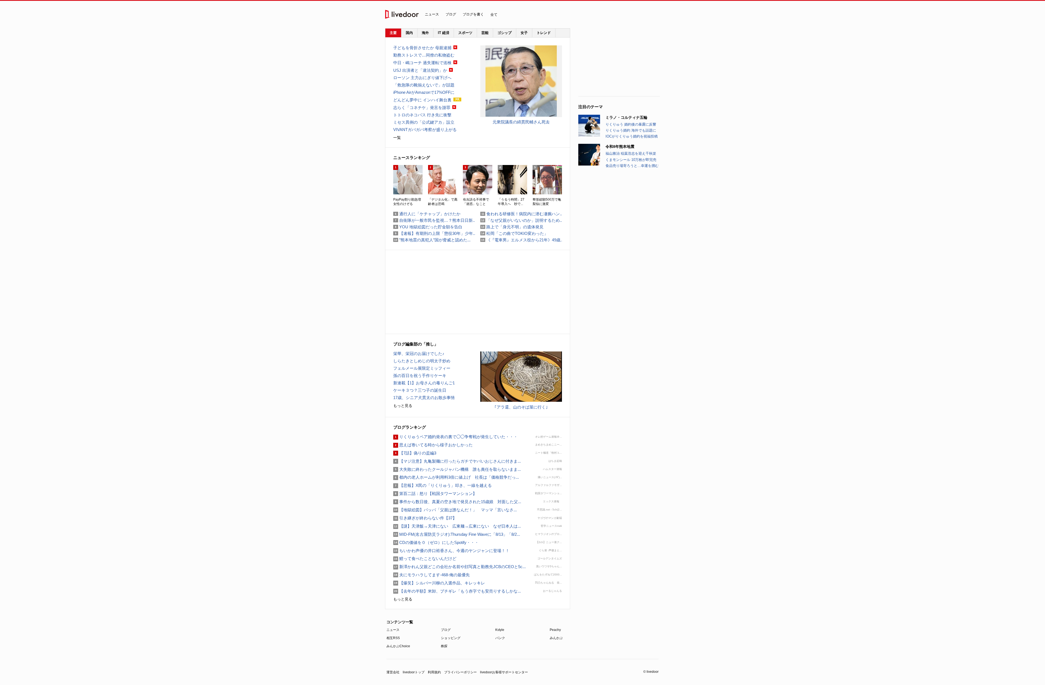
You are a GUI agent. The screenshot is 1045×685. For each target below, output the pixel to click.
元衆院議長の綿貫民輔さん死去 (521, 122)
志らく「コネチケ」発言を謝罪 (421, 107)
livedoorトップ (414, 672)
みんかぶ (556, 638)
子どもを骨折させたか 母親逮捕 (422, 47)
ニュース (432, 14)
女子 (524, 33)
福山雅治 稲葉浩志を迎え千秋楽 (631, 153)
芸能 (484, 33)
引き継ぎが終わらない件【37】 (425, 518)
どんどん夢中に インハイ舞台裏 (422, 100)
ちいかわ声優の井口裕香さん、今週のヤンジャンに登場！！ (451, 551)
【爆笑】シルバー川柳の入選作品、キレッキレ (439, 583)
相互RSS (393, 638)
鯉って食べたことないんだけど (424, 558)
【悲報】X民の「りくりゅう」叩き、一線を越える (442, 485)
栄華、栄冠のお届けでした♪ (418, 353)
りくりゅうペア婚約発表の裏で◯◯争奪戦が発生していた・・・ (455, 437)
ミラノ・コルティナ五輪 (626, 117)
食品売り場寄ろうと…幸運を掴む (632, 166)
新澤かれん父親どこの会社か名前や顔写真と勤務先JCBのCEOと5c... (459, 567)
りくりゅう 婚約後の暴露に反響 (631, 124)
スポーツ (465, 33)
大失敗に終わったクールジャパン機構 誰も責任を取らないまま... (457, 469)
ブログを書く (473, 14)
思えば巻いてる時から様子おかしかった (433, 445)
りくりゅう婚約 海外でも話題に (631, 130)
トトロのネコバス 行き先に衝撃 (422, 115)
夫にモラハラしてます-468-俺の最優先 (431, 575)
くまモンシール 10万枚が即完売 (631, 160)
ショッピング (450, 638)
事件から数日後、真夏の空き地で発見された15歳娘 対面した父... (457, 502)
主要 (393, 33)
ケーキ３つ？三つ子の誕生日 (419, 390)
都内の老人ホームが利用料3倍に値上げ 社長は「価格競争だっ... (456, 477)
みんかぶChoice (398, 646)
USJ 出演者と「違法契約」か (420, 70)
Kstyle (499, 630)
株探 (444, 646)
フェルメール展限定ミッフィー (421, 368)
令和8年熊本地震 (620, 146)
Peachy (555, 630)
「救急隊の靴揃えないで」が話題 (423, 85)
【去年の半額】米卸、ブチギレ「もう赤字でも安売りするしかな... (457, 591)
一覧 (397, 137)
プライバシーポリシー (460, 672)
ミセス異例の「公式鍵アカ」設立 (423, 122)
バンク (500, 638)
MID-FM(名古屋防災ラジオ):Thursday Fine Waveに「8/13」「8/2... (456, 534)
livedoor (402, 14)
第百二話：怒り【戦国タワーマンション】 (435, 493)
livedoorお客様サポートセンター (504, 672)
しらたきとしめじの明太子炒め (421, 361)
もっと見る (402, 405)
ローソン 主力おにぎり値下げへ (422, 77)
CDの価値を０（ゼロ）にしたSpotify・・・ (436, 542)
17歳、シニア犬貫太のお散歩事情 (424, 397)
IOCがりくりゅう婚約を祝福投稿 (632, 136)
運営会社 (392, 672)
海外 (425, 33)
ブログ (450, 14)
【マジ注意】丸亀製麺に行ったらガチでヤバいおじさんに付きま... (457, 461)
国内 (409, 33)
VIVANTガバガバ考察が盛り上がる (425, 129)
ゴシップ (504, 33)
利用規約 (434, 672)
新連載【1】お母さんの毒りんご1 (424, 383)
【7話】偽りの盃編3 (414, 453)
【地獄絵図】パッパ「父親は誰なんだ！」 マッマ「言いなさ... (455, 510)
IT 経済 (443, 33)
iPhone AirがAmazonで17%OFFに (423, 92)
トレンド (544, 33)
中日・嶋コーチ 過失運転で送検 (422, 62)
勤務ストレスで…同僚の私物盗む (423, 55)
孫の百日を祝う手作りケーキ (419, 375)
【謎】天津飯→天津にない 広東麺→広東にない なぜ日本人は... (457, 526)
